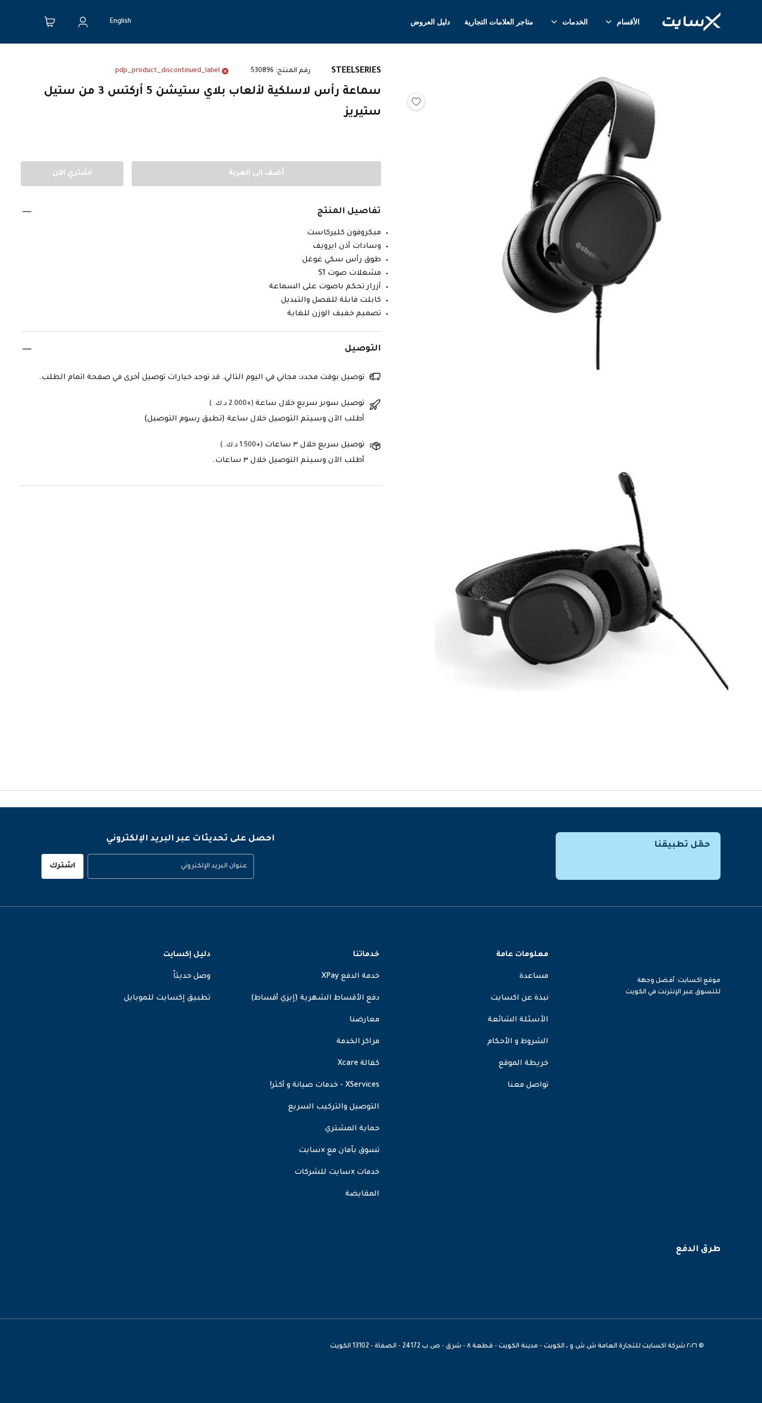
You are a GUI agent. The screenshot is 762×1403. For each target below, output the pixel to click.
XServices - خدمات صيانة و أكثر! (324, 1086)
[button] (582, 226)
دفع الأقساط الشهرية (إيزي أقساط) (315, 998)
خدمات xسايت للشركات (336, 1173)
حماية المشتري (352, 1129)
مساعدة (533, 977)
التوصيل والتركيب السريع (333, 1107)
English (120, 21)
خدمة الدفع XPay (350, 977)
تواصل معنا (527, 1086)
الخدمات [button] (575, 21)
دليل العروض (430, 21)
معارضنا (364, 1020)
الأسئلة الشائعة (518, 1020)
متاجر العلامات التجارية (498, 21)
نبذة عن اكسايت (519, 998)
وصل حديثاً (191, 977)
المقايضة (362, 1194)
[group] (171, 866)
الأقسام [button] (628, 21)
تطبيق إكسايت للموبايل (167, 998)
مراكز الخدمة (357, 1042)
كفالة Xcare (358, 1064)
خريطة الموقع (523, 1064)
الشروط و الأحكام (517, 1042)
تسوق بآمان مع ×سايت (339, 1151)
